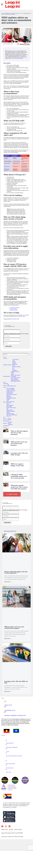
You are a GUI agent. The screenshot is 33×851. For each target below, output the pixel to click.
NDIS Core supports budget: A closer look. (17, 464)
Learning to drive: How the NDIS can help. (19, 454)
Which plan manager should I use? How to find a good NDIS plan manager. (19, 487)
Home (3, 13)
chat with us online (21, 316)
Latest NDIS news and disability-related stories (12, 13)
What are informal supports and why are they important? (19, 432)
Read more (7, 581)
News (21, 13)
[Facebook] (2, 826)
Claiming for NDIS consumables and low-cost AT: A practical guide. (19, 476)
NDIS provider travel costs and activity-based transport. (19, 443)
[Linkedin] (9, 826)
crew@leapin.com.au (12, 316)
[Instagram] (6, 826)
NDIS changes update (19, 58)
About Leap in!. (3, 735)
